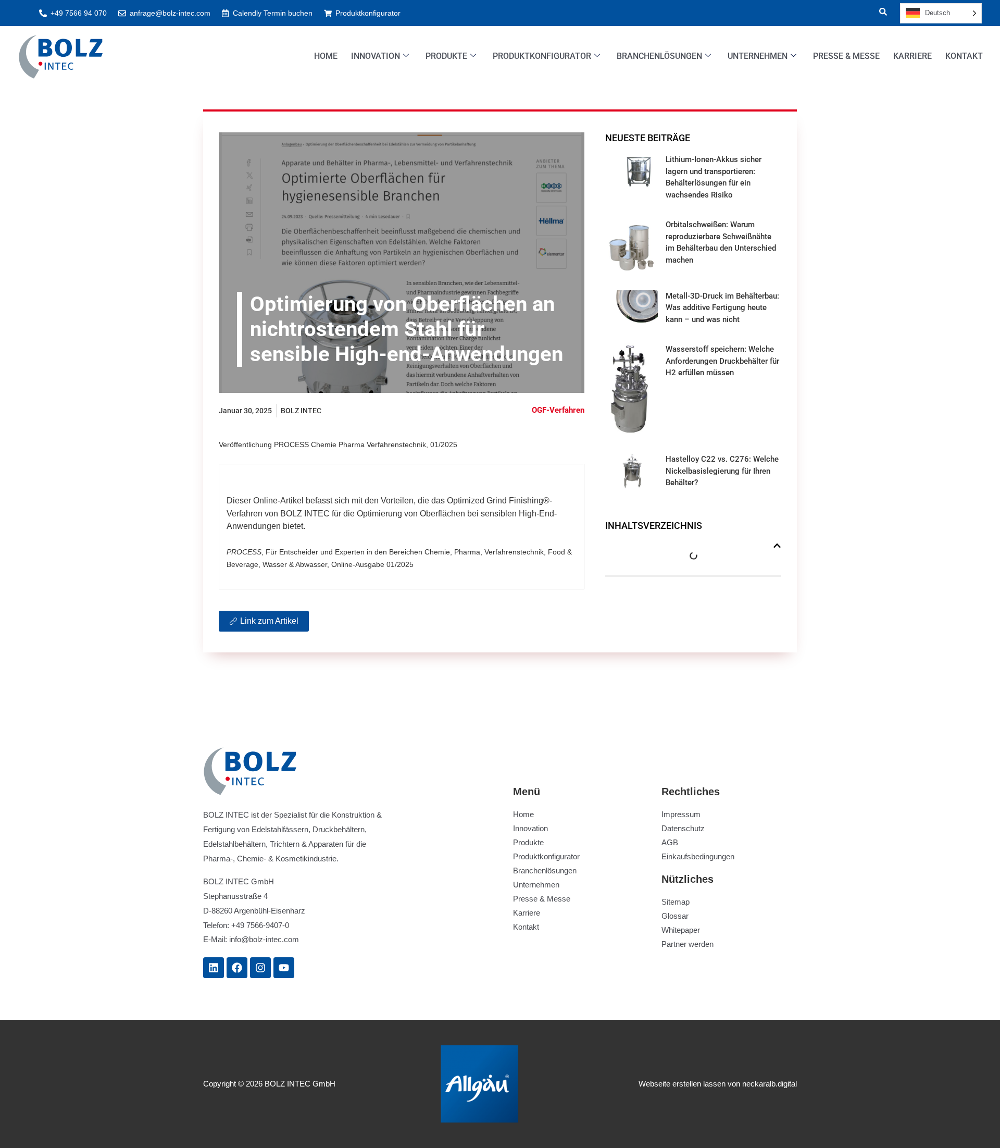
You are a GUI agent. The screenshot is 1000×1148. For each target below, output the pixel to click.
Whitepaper (680, 929)
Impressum (681, 814)
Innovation (375, 56)
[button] (876, 13)
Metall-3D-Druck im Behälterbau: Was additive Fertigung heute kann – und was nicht (722, 307)
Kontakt (964, 56)
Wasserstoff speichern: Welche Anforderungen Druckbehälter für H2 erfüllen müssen (722, 360)
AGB (669, 842)
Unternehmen (758, 56)
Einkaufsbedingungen (697, 856)
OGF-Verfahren (558, 410)
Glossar (675, 915)
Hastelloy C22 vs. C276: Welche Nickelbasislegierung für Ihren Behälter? (722, 470)
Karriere (912, 56)
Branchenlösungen (659, 56)
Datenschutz (683, 828)
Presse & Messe (846, 56)
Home (326, 56)
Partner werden (687, 944)
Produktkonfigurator (542, 56)
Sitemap (675, 901)
